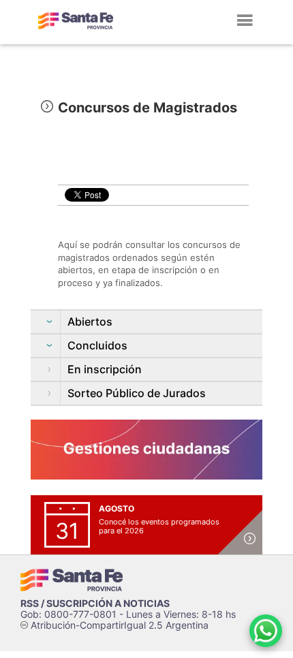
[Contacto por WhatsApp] (265, 630)
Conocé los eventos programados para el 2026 (159, 526)
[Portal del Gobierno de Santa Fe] (75, 20)
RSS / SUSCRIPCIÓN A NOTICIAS (95, 603)
